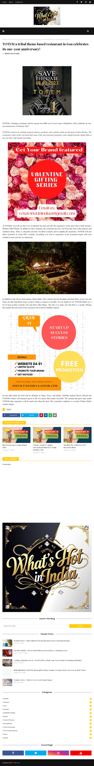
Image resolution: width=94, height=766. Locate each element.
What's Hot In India (12, 53)
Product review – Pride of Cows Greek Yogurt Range (33, 680)
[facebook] (77, 2)
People (47, 716)
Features (47, 702)
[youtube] (90, 2)
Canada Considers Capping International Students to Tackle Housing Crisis (45, 447)
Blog (18, 763)
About (11, 2)
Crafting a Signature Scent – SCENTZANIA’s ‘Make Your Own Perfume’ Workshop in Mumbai (47, 660)
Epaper (47, 738)
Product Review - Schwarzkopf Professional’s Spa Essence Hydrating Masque (42, 641)
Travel (10, 39)
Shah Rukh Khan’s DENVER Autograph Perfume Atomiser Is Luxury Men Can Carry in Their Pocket (50, 670)
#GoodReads (47, 723)
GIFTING (47, 698)
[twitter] (81, 2)
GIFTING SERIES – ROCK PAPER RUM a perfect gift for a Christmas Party (40, 650)
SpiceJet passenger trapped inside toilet (14, 446)
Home (4, 2)
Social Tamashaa (47, 727)
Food (47, 706)
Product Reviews (47, 720)
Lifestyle (47, 709)
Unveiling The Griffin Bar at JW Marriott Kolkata (75, 446)
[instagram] (85, 2)
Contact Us (19, 2)
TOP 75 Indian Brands (47, 731)
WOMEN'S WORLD (47, 713)
